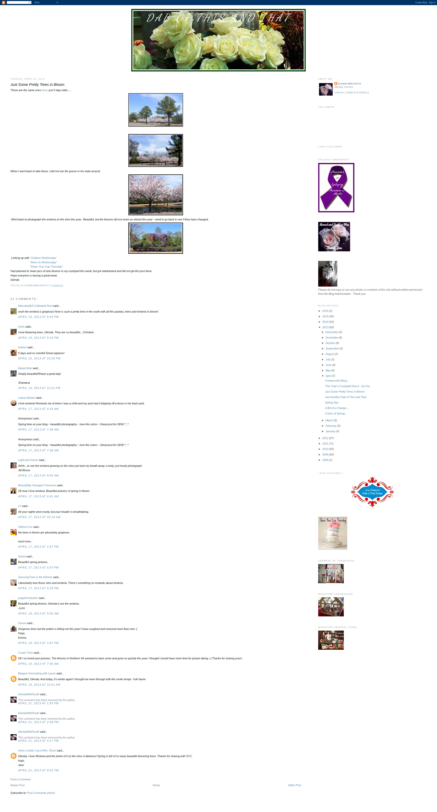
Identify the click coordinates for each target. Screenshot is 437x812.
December (332, 332)
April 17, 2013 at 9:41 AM (38, 496)
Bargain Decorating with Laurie (37, 673)
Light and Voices (28, 460)
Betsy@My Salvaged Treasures (37, 485)
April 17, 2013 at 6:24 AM (38, 408)
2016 (325, 310)
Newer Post (17, 785)
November (332, 337)
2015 (325, 316)
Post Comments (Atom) (41, 792)
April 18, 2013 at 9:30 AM (38, 613)
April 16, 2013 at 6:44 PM (38, 316)
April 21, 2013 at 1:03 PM (38, 703)
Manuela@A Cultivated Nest (35, 305)
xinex (21, 326)
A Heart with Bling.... (337, 380)
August (330, 354)
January (331, 431)
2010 (325, 449)
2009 (325, 454)
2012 (325, 438)
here (44, 90)
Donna (22, 623)
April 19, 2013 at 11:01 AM (39, 684)
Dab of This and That (218, 17)
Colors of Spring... (336, 413)
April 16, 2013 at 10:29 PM (39, 358)
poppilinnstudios (28, 598)
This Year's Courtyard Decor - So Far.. (348, 386)
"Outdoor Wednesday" (43, 257)
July (328, 359)
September (333, 348)
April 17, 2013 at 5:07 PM (38, 567)
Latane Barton (26, 397)
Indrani (22, 347)
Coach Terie (25, 652)
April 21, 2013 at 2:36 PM (38, 722)
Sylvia (22, 556)
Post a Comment (20, 779)
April (329, 375)
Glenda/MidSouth (28, 694)
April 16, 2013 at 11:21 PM (39, 388)
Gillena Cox (25, 526)
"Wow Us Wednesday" (43, 262)
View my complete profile (351, 92)
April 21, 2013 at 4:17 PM (38, 740)
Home (156, 785)
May (328, 370)
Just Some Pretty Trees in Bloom (344, 391)
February (331, 425)
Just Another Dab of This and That (345, 397)
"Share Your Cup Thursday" (46, 266)
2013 (325, 327)
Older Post (294, 785)
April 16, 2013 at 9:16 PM (38, 337)
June (329, 365)
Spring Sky (331, 402)
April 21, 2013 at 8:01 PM (38, 770)
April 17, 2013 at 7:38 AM (38, 429)
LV (19, 506)
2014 (325, 321)
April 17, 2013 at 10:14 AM (39, 517)
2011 (325, 443)
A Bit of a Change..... (337, 408)
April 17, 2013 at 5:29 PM (38, 588)
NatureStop (25, 368)
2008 (325, 460)
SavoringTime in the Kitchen (35, 577)
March (330, 420)
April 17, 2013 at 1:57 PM (38, 546)
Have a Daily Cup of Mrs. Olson (37, 750)
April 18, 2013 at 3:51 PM (38, 643)
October (331, 343)
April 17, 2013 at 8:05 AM (38, 475)
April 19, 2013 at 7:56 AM (38, 663)
